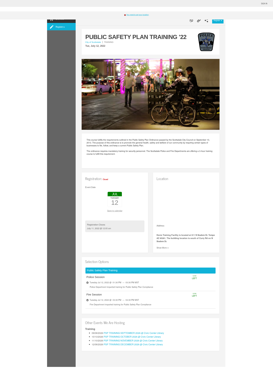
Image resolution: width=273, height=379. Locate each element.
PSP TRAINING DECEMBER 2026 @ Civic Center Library (133, 344)
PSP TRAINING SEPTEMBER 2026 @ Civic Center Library (134, 333)
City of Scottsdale (93, 42)
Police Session (95, 277)
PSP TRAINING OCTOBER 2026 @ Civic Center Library (132, 336)
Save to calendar (114, 210)
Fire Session (94, 294)
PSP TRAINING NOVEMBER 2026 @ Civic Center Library (133, 340)
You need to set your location (137, 14)
